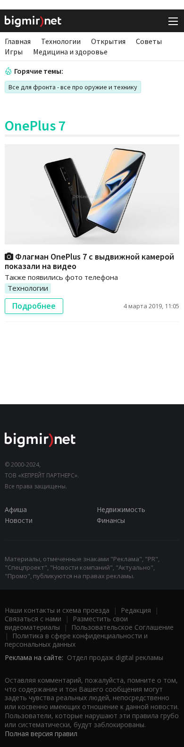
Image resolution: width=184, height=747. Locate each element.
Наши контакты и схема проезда (57, 610)
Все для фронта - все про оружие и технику (72, 87)
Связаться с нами (33, 618)
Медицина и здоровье (70, 51)
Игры (14, 51)
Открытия (108, 41)
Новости (19, 520)
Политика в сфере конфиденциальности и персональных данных (76, 640)
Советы (149, 41)
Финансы (111, 520)
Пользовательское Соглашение (122, 627)
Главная (18, 41)
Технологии (61, 41)
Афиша (16, 509)
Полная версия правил (41, 733)
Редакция (136, 610)
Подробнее (34, 306)
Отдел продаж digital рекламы (115, 657)
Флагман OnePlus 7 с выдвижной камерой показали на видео (89, 261)
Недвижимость (121, 509)
